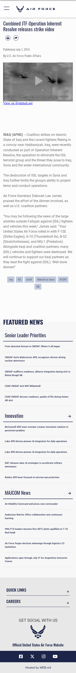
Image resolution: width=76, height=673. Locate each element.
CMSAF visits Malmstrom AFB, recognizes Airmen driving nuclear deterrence (35, 359)
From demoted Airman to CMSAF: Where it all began (32, 346)
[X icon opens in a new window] (32, 656)
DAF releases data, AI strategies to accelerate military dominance (33, 465)
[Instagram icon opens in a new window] (44, 656)
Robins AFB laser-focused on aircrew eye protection (32, 477)
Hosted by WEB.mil (38, 667)
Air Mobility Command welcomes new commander (31, 504)
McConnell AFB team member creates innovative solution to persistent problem (36, 429)
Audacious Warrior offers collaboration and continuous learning (33, 516)
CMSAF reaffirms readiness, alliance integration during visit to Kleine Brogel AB (37, 373)
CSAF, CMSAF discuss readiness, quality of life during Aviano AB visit (36, 398)
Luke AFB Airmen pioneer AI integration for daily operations (36, 441)
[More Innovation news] (69, 416)
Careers (13, 601)
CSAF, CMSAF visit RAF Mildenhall (23, 386)
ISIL (19, 279)
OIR (37, 286)
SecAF (29, 279)
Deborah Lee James (45, 279)
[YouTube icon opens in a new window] (55, 656)
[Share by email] (15, 37)
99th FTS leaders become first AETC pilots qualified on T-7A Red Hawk (36, 531)
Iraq (11, 279)
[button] (7, 9)
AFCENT (63, 279)
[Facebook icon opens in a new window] (21, 656)
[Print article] (7, 37)
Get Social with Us (38, 620)
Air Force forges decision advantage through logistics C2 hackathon (34, 545)
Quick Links (16, 590)
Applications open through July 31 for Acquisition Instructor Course (36, 560)
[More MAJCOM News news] (69, 493)
